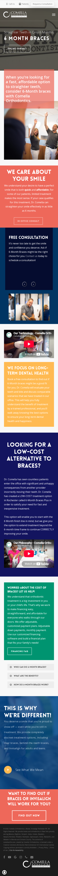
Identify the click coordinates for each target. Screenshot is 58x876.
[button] (53, 14)
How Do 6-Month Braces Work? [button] (31, 684)
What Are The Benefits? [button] (26, 675)
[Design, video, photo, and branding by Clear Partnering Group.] (4, 872)
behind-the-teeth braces (34, 743)
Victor (41, 837)
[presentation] (24, 284)
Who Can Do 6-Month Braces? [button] (30, 667)
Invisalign (15, 748)
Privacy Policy (43, 848)
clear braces (11, 743)
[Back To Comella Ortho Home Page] (35, 866)
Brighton (18, 834)
